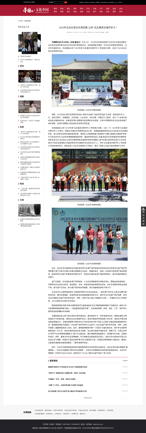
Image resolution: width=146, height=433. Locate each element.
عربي (116, 2)
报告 (107, 8)
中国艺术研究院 (58, 410)
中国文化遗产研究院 (70, 410)
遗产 (94, 11)
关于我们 (46, 424)
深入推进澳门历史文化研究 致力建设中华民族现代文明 (67, 391)
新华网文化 (49, 414)
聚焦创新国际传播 (25, 162)
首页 (21, 21)
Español (111, 2)
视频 (22, 96)
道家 (81, 11)
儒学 (75, 8)
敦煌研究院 (101, 410)
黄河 (120, 11)
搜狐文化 (82, 414)
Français (87, 2)
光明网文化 (74, 414)
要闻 (55, 8)
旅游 (114, 8)
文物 (94, 8)
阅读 (75, 11)
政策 (101, 11)
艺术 (88, 8)
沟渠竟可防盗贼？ (25, 56)
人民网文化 (57, 414)
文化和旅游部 (39, 410)
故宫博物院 (92, 410)
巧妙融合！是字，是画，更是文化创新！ (62, 379)
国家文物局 (48, 410)
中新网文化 (66, 414)
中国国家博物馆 (39, 414)
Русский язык (104, 2)
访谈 (107, 11)
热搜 (22, 127)
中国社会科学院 (83, 410)
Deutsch (92, 2)
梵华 (81, 8)
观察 (61, 11)
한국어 (120, 2)
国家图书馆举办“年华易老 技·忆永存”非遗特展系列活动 (67, 367)
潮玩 (68, 8)
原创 (61, 8)
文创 (88, 11)
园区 (114, 11)
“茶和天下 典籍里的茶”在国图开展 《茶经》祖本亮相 (67, 373)
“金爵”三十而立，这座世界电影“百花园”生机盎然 (65, 385)
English (81, 2)
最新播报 (27, 21)
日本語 (97, 2)
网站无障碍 (144, 218)
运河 (120, 8)
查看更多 (125, 360)
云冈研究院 (109, 410)
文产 (101, 8)
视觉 (55, 11)
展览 (68, 11)
